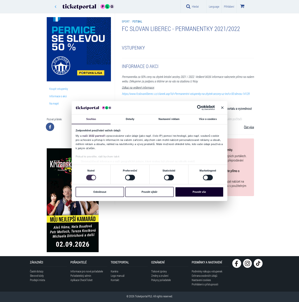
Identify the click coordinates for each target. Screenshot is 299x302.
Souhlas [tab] (91, 119)
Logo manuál (117, 275)
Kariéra (114, 271)
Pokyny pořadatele (161, 280)
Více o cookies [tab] (208, 119)
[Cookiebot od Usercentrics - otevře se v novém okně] (199, 107)
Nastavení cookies (201, 280)
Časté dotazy (36, 271)
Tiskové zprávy (159, 271)
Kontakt (115, 280)
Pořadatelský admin (80, 275)
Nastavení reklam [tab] (169, 119)
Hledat (195, 6)
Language (214, 6)
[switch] (130, 177)
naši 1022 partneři (93, 135)
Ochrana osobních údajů (204, 275)
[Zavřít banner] (222, 107)
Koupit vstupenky (58, 89)
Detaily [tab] (130, 119)
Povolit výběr (149, 191)
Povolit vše (199, 191)
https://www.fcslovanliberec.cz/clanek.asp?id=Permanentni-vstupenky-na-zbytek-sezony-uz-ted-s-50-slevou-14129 (185, 94)
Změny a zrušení (159, 275)
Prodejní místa (37, 280)
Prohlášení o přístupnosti (205, 284)
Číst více (249, 127)
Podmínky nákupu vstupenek (207, 271)
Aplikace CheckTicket (81, 280)
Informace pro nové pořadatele (86, 271)
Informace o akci (58, 96)
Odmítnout (99, 191)
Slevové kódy (37, 275)
